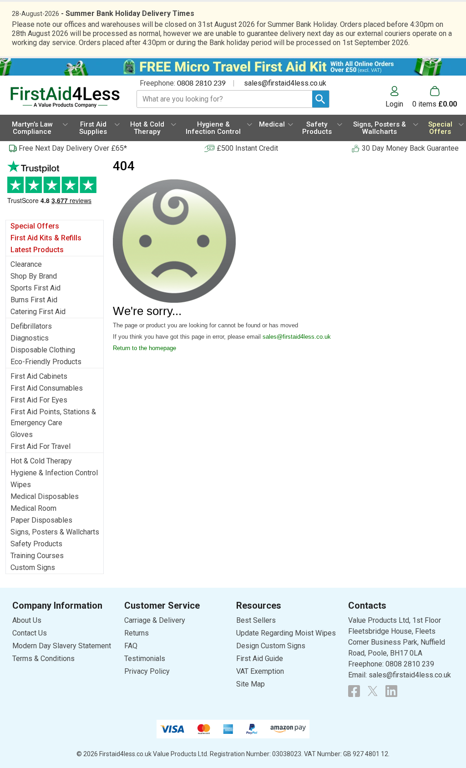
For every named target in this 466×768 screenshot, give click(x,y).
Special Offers (34, 226)
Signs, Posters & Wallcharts (54, 532)
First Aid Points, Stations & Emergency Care (53, 417)
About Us (26, 620)
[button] (398, 97)
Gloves (21, 434)
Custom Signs (32, 567)
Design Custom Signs (270, 645)
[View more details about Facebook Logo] (354, 691)
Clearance (26, 264)
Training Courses (37, 555)
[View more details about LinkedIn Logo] (391, 691)
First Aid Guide (259, 658)
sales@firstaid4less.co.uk (285, 83)
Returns (136, 633)
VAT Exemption (260, 671)
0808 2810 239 (201, 83)
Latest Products (37, 249)
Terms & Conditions (43, 658)
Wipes (20, 484)
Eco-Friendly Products (45, 361)
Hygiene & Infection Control (54, 472)
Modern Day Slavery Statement (61, 645)
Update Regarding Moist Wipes (286, 633)
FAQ (130, 645)
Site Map (250, 684)
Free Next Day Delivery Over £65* (73, 148)
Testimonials (54, 186)
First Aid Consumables (46, 388)
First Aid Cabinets (38, 376)
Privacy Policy (147, 671)
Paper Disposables (41, 520)
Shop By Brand (33, 276)
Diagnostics (29, 338)
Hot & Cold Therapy (41, 461)
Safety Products (36, 543)
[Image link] (373, 691)
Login (394, 104)
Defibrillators (31, 326)
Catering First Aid (38, 311)
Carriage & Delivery (154, 620)
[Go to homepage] (65, 97)
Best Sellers (256, 620)
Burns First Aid (33, 299)
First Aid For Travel (40, 446)
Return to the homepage (144, 348)
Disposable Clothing (42, 350)
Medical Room (33, 508)
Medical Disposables (44, 496)
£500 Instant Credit (247, 148)
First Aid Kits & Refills (45, 238)
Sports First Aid (35, 288)
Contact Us (29, 633)
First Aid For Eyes (38, 400)
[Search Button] (320, 99)
